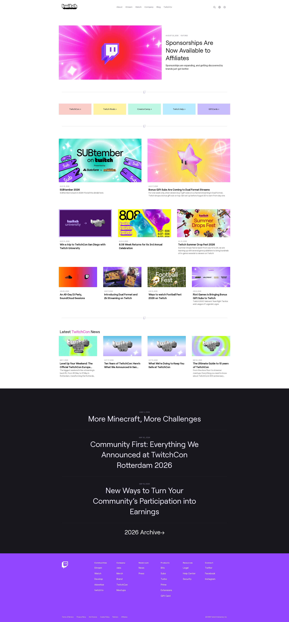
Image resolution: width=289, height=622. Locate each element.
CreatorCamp (143, 109)
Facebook (210, 573)
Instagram (210, 579)
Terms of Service (68, 617)
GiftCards (213, 109)
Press (141, 573)
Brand (119, 579)
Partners (115, 617)
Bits (163, 567)
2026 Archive (143, 532)
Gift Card (165, 595)
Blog (158, 7)
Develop (98, 579)
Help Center (189, 573)
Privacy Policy (81, 617)
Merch (120, 573)
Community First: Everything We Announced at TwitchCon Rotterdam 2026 (144, 454)
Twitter (208, 567)
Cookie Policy (104, 617)
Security (187, 579)
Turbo (164, 579)
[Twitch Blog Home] (69, 6)
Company (148, 7)
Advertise (99, 584)
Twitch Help (178, 109)
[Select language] (219, 7)
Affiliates (124, 617)
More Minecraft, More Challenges (144, 418)
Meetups (121, 590)
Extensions (166, 590)
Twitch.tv (168, 7)
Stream (128, 7)
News (141, 567)
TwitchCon (74, 109)
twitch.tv (99, 590)
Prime (164, 584)
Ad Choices (93, 617)
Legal (186, 567)
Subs (163, 573)
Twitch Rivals (109, 109)
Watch (138, 7)
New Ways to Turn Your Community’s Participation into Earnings (144, 501)
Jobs (119, 567)
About (119, 7)
